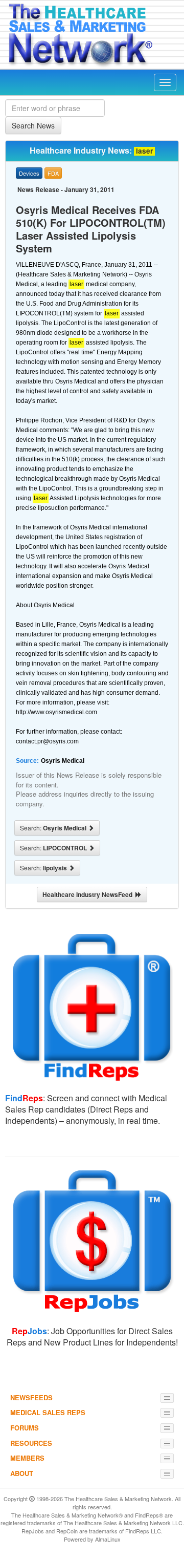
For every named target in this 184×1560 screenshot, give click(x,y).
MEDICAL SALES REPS (47, 1412)
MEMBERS (27, 1458)
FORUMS (24, 1428)
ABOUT (21, 1473)
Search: (54, 827)
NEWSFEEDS (31, 1397)
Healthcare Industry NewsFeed (88, 894)
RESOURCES (31, 1443)
